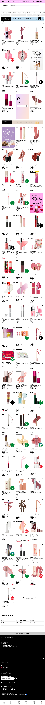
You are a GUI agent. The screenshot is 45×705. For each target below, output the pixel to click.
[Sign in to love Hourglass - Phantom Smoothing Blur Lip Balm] (42, 414)
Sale (41, 15)
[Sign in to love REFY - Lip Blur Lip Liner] (14, 414)
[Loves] (41, 5)
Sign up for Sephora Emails (6, 676)
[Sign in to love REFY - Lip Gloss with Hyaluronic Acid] (14, 522)
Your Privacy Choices (22, 694)
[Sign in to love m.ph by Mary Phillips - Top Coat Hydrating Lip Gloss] (28, 261)
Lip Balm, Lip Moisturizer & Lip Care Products (19, 627)
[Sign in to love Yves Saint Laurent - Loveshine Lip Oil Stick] (42, 457)
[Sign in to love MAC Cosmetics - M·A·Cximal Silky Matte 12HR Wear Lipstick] (14, 216)
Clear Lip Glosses (33, 629)
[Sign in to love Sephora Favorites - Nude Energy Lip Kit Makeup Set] (42, 238)
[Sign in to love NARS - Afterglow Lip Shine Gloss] (28, 283)
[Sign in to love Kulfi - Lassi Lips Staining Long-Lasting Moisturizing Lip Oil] (28, 193)
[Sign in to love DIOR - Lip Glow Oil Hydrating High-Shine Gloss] (42, 305)
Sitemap (16, 694)
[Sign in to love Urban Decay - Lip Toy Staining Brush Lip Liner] (14, 500)
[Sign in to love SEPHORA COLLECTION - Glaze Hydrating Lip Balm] (14, 393)
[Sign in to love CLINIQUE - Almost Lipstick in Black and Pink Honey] (28, 305)
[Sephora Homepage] (5, 5)
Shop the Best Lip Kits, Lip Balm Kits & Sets (34, 627)
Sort (4, 15)
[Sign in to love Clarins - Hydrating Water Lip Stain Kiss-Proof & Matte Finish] (42, 371)
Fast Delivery (14, 15)
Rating (38, 15)
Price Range (29, 15)
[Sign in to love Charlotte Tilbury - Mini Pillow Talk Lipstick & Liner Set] (42, 544)
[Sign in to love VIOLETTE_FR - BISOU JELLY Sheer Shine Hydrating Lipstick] (14, 435)
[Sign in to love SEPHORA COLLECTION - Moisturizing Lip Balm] (14, 261)
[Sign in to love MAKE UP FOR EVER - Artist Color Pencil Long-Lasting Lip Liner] (42, 349)
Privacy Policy (3, 694)
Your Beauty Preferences (21, 15)
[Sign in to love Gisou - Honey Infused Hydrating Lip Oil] (28, 435)
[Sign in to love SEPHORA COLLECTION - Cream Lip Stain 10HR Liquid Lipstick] (42, 216)
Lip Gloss (9, 627)
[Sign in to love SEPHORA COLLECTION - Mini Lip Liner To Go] (42, 328)
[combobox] (24, 5)
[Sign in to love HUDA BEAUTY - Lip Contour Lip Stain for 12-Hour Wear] (28, 27)
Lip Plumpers (13, 629)
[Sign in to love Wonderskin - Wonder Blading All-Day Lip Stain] (42, 478)
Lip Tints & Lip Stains (7, 629)
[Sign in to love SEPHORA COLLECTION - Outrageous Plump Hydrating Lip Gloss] (14, 238)
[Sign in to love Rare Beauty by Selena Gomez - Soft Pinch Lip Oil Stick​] (28, 127)
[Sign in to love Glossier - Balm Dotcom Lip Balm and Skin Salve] (14, 283)
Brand (34, 15)
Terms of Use (8, 694)
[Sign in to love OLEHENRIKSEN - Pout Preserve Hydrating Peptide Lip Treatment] (28, 522)
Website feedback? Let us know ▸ (22, 633)
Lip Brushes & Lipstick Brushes (21, 629)
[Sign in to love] (42, 27)
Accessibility (12, 694)
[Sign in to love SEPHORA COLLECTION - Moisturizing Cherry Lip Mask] (14, 349)
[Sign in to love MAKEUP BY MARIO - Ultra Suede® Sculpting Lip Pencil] (14, 589)
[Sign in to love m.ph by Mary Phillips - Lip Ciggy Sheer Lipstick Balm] (28, 414)
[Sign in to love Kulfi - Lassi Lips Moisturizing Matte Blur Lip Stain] (14, 27)
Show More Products (29, 598)
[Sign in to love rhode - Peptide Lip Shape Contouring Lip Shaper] (28, 72)
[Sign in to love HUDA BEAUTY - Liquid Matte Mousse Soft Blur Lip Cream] (28, 150)
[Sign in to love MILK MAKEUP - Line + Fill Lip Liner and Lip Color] (28, 566)
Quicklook (8, 38)
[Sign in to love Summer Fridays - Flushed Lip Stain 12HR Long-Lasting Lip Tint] (28, 457)
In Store (9, 15)
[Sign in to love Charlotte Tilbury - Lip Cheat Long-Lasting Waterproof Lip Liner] (42, 500)
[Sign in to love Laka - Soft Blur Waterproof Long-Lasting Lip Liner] (28, 500)
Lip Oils (28, 629)
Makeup (2, 8)
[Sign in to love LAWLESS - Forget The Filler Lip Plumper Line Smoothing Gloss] (14, 566)
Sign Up (17, 678)
